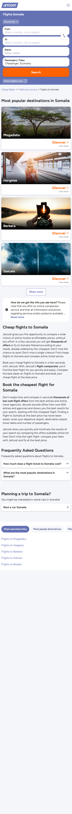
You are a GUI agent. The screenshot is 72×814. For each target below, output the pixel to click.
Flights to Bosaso (11, 564)
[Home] (9, 5)
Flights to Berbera (11, 551)
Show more (36, 291)
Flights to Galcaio (11, 558)
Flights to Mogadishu (13, 538)
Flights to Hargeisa (12, 545)
